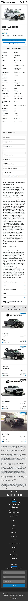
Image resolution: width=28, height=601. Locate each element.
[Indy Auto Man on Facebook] (7, 495)
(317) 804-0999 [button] (15, 516)
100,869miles (23, 370)
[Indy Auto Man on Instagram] (14, 495)
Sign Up (14, 585)
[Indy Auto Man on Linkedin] (20, 495)
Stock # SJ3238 (5, 433)
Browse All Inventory (14, 39)
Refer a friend (14, 540)
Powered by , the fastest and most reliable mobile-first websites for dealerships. (14, 594)
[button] (21, 2)
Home (14, 525)
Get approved (14, 536)
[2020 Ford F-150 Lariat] (14, 421)
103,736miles (23, 403)
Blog (14, 551)
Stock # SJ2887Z (5, 333)
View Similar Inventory (14, 43)
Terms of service (14, 555)
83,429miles (23, 436)
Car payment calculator (14, 543)
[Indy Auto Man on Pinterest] (17, 495)
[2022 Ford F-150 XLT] (14, 388)
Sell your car (14, 532)
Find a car (14, 529)
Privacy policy (14, 558)
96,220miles (23, 337)
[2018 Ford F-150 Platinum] (14, 355)
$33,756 (4, 439)
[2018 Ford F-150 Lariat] (14, 322)
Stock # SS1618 (5, 366)
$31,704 (4, 406)
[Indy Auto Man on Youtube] (10, 495)
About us (14, 547)
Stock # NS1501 (5, 399)
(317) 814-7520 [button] (15, 507)
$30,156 (4, 373)
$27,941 (4, 340)
